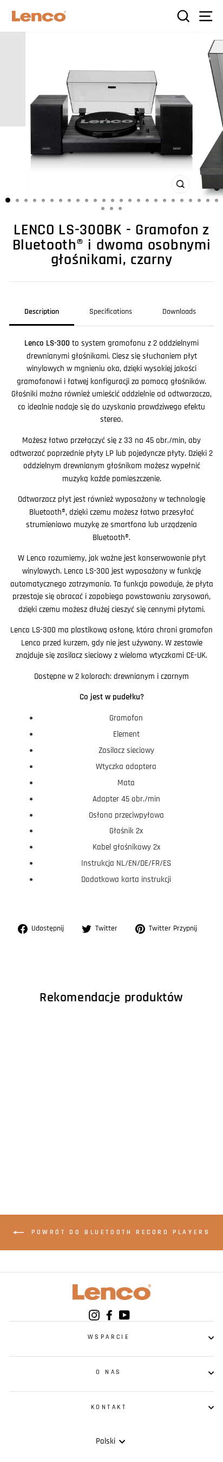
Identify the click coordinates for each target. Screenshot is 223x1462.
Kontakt (109, 1407)
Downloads (179, 311)
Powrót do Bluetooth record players (119, 1232)
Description (41, 311)
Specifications (110, 311)
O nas (109, 1372)
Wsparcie (109, 1337)
